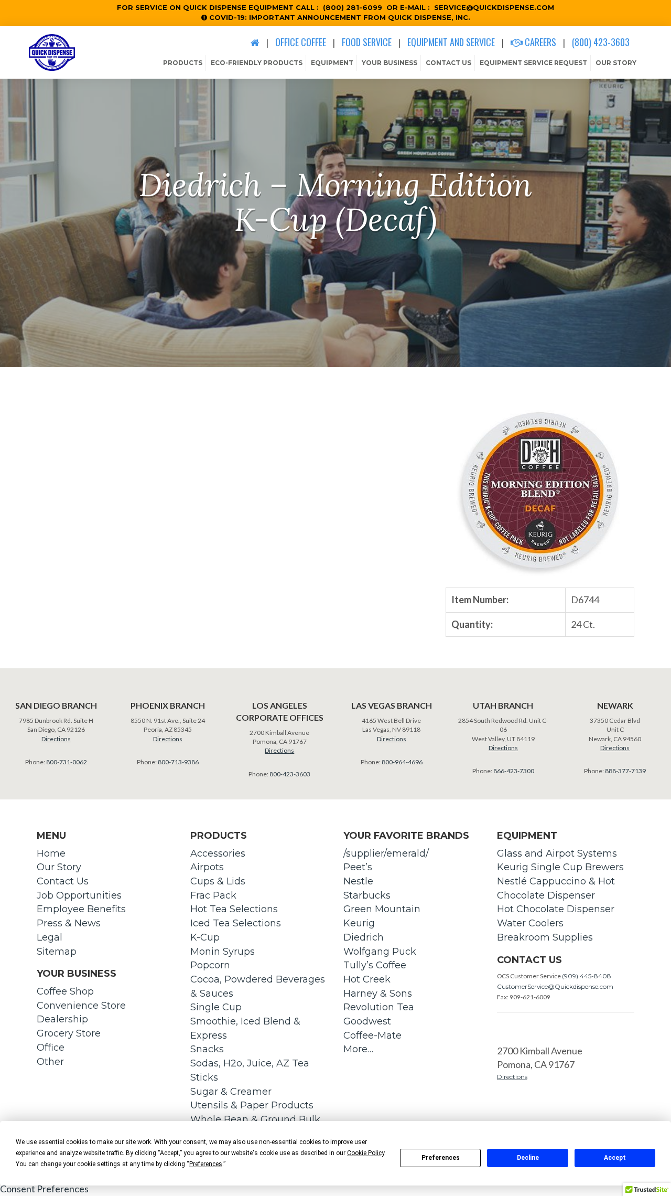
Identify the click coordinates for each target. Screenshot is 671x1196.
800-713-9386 (178, 762)
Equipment (332, 63)
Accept (615, 1157)
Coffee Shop (65, 991)
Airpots (207, 867)
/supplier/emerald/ (386, 853)
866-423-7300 (513, 771)
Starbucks (367, 895)
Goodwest (367, 1021)
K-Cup (205, 937)
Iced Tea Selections (235, 923)
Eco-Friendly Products (256, 63)
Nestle (358, 881)
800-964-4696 (402, 762)
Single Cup (216, 1007)
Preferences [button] (205, 1164)
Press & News (69, 923)
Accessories (217, 853)
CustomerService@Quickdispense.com (555, 986)
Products (182, 63)
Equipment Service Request (533, 63)
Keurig (359, 923)
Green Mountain (381, 909)
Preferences (440, 1157)
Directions (56, 739)
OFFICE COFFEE (300, 42)
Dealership (62, 1019)
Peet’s (357, 867)
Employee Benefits (81, 909)
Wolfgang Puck (379, 951)
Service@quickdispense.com (492, 7)
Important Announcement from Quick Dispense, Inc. (339, 17)
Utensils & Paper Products (251, 1105)
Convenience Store (81, 1005)
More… (358, 1049)
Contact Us (448, 63)
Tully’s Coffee (374, 965)
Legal (49, 937)
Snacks (207, 1049)
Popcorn (210, 965)
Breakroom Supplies (545, 937)
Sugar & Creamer (231, 1091)
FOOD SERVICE (367, 42)
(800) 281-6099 (352, 7)
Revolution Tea (378, 1007)
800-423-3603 (289, 774)
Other (50, 1061)
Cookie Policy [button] (365, 1153)
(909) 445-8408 (586, 976)
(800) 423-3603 (601, 42)
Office (50, 1047)
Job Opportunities (79, 895)
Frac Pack (213, 895)
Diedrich (363, 937)
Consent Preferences (44, 1188)
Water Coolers (530, 923)
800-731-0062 (66, 762)
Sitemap (57, 951)
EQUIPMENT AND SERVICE (451, 42)
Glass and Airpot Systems (557, 853)
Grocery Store (69, 1033)
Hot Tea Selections (234, 909)
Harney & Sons (377, 993)
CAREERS (539, 42)
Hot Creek (367, 979)
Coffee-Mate (372, 1035)
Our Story (616, 63)
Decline (528, 1157)
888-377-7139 (625, 771)
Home (51, 853)
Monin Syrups (222, 951)
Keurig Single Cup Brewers (560, 867)
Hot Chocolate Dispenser (555, 909)
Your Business (389, 63)
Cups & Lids (217, 881)
